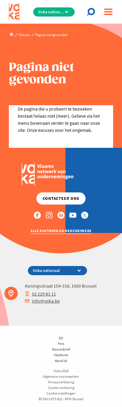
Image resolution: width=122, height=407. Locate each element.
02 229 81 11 (44, 294)
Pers (61, 343)
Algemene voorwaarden (61, 376)
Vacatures (61, 355)
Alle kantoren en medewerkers (61, 230)
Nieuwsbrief (61, 349)
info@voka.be (46, 301)
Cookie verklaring (61, 387)
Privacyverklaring (61, 382)
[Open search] (92, 12)
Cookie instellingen (61, 393)
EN (61, 338)
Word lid (61, 361)
